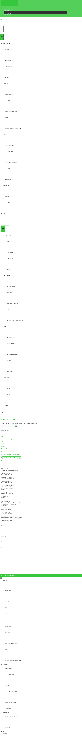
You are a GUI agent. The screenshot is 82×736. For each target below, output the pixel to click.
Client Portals (7, 10)
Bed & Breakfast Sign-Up (10, 173)
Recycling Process (9, 94)
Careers (7, 77)
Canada (9, 156)
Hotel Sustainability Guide (11, 111)
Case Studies (8, 100)
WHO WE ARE (6, 43)
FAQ (6, 71)
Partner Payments (8, 9)
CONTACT (5, 213)
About (2, 436)
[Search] (16, 426)
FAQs (6, 117)
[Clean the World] (4, 32)
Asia (9, 168)
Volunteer (7, 202)
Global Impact (8, 60)
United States (11, 145)
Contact (3, 441)
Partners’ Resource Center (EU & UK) (13, 128)
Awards (3, 446)
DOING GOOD (6, 185)
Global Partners (8, 66)
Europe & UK (10, 151)
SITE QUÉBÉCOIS (7, 14)
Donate (7, 196)
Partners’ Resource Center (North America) (14, 122)
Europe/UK (8, 13)
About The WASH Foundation (11, 190)
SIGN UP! (5, 134)
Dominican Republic (12, 162)
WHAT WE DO (6, 83)
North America (9, 12)
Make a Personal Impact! (9, 7)
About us (7, 49)
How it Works (8, 88)
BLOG (4, 207)
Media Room (4, 444)
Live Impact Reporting (10, 105)
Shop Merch (4, 448)
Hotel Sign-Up (8, 139)
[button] (1, 23)
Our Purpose (8, 54)
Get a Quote (8, 179)
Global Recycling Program (7, 439)
